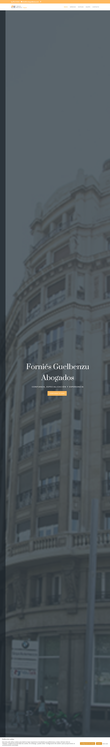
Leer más (105, 743)
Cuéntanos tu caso (57, 393)
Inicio (66, 7)
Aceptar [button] (99, 743)
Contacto (95, 7)
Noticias (81, 7)
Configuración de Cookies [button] (87, 743)
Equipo (88, 7)
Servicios (73, 7)
